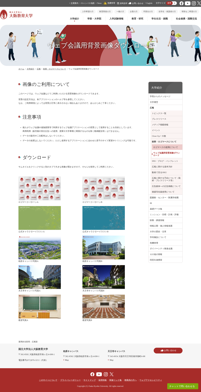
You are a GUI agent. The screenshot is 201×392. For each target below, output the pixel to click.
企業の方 (134, 12)
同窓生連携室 (156, 260)
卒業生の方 (148, 12)
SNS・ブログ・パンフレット (165, 161)
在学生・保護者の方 (167, 12)
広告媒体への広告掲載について (166, 186)
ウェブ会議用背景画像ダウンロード (166, 154)
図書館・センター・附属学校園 (164, 197)
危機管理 (111, 3)
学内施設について (158, 237)
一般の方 (120, 12)
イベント (156, 130)
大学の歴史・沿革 (158, 232)
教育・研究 (137, 18)
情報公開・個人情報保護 (161, 226)
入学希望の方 (88, 12)
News (99, 3)
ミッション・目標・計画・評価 (164, 214)
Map (67, 360)
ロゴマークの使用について (165, 147)
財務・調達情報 (157, 220)
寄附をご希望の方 (189, 12)
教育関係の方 (105, 12)
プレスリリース (159, 119)
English (149, 3)
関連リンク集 (115, 380)
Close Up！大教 (159, 136)
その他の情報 (156, 254)
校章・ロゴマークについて (54, 69)
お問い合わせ (137, 3)
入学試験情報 (116, 18)
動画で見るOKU (159, 172)
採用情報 (102, 380)
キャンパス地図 (87, 3)
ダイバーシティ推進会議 (161, 248)
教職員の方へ (130, 380)
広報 (39, 69)
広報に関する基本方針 (162, 167)
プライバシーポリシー (70, 380)
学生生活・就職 (160, 18)
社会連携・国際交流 (186, 18)
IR (151, 203)
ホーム (21, 69)
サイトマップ (89, 380)
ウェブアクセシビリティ (150, 380)
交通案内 (74, 3)
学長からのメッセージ (160, 96)
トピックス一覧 (159, 113)
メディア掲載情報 (160, 125)
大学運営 (154, 102)
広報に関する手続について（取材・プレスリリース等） (166, 179)
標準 (169, 3)
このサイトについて (48, 380)
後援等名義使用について (163, 192)
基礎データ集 (156, 209)
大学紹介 (74, 18)
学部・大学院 (94, 18)
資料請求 (123, 3)
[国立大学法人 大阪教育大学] (16, 19)
